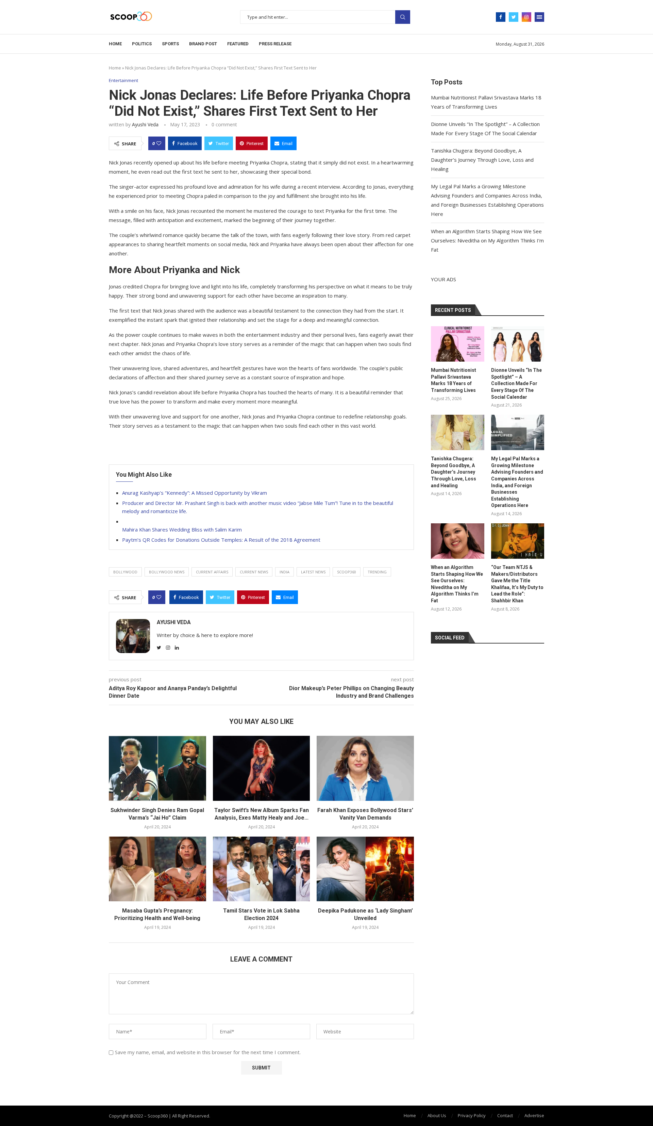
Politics (142, 43)
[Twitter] (513, 17)
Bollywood (125, 571)
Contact (505, 1115)
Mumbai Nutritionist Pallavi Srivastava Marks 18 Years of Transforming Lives (453, 380)
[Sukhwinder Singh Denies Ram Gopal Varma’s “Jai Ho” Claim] (157, 768)
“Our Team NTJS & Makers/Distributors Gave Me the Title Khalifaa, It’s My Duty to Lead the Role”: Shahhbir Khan (517, 584)
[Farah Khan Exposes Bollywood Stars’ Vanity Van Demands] (365, 768)
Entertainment (123, 80)
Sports (170, 43)
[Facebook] (500, 17)
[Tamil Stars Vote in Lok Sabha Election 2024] (261, 869)
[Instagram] (526, 17)
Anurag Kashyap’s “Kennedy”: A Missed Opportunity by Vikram (194, 492)
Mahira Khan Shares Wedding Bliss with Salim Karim (182, 529)
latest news (313, 571)
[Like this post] (158, 143)
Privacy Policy (472, 1115)
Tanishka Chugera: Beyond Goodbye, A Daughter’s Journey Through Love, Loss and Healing (482, 159)
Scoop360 (346, 571)
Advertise (534, 1115)
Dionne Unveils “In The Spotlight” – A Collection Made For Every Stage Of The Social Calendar (516, 383)
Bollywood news (166, 571)
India (284, 571)
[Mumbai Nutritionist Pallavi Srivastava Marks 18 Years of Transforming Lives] (457, 344)
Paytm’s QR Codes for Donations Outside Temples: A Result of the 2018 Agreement (221, 539)
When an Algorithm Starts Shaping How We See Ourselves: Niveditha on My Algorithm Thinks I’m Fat (487, 240)
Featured (238, 43)
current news (254, 571)
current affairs (212, 571)
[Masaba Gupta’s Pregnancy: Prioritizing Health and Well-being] (157, 869)
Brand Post (203, 43)
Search (402, 17)
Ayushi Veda (145, 124)
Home (115, 43)
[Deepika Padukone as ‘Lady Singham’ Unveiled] (365, 869)
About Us (437, 1115)
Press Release (275, 43)
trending (377, 571)
